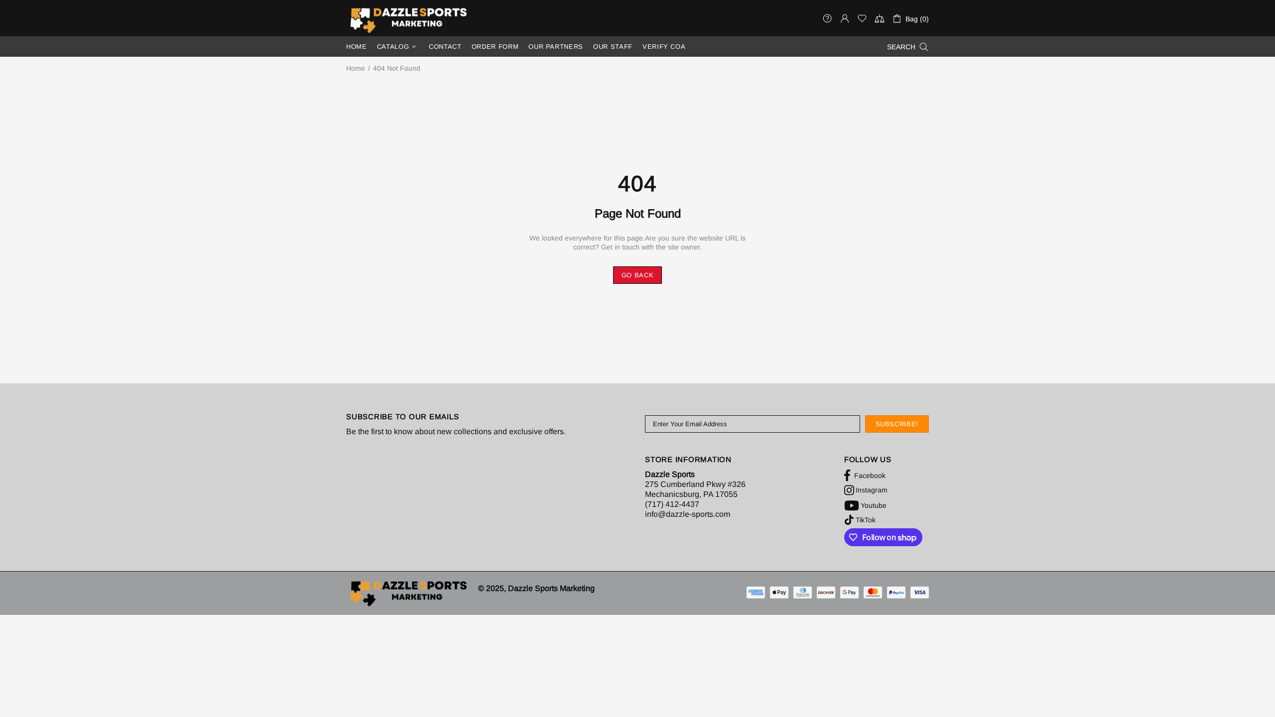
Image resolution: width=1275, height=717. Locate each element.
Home (355, 68)
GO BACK (638, 275)
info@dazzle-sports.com (687, 514)
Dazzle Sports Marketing (408, 20)
